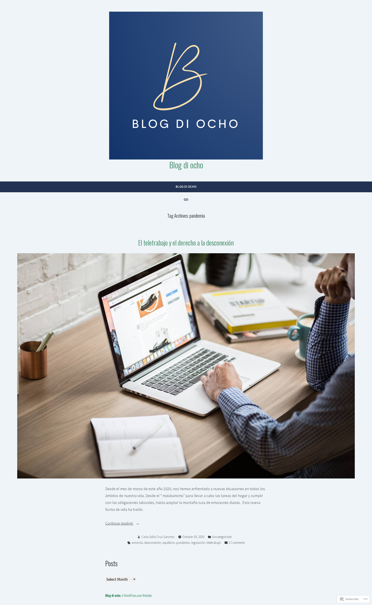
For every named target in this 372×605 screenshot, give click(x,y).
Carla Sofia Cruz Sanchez (158, 537)
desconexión (152, 543)
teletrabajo (214, 543)
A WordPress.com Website (137, 595)
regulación (198, 543)
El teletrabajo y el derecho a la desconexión (186, 242)
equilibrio (169, 543)
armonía (137, 543)
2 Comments (237, 543)
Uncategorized (221, 537)
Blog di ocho (186, 165)
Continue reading (119, 524)
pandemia (182, 543)
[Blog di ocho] (186, 199)
